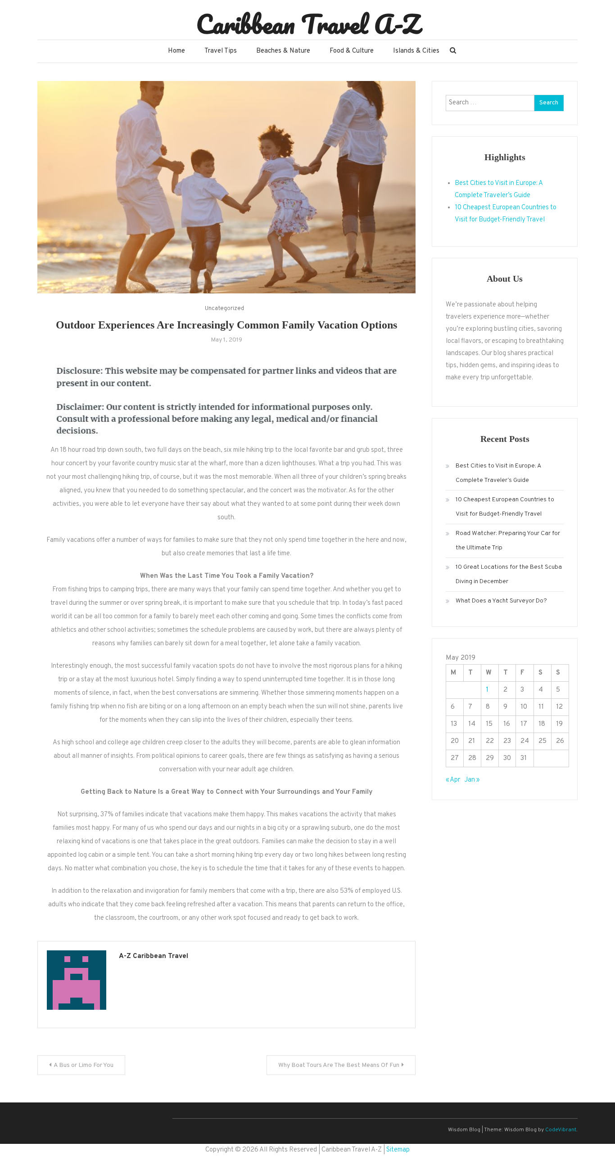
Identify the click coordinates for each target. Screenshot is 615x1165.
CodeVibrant (560, 1130)
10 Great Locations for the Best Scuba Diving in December (509, 574)
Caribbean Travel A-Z (307, 24)
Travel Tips (220, 51)
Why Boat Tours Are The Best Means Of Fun (338, 1065)
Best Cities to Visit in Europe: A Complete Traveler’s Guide (498, 473)
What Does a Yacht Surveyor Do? (501, 601)
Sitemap (398, 1150)
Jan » (471, 780)
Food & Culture (352, 51)
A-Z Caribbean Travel (153, 956)
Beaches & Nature (283, 51)
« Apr (453, 780)
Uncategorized (224, 308)
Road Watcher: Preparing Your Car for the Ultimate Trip (508, 541)
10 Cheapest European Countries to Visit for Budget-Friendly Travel (505, 507)
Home (176, 51)
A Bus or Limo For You (83, 1065)
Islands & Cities (416, 51)
